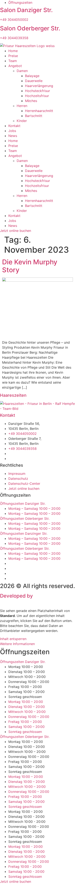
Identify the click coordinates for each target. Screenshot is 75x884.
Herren (22, 106)
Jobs (12, 131)
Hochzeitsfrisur (37, 96)
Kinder (22, 121)
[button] (37, 503)
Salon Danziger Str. (26, 10)
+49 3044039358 (14, 38)
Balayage (32, 76)
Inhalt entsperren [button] (13, 639)
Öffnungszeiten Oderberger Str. (24, 518)
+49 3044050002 (14, 19)
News (12, 136)
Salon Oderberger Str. (30, 28)
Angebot (15, 66)
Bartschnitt (33, 116)
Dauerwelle (33, 81)
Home (13, 51)
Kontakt (14, 126)
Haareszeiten (13, 395)
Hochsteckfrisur (37, 91)
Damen (22, 71)
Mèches (31, 101)
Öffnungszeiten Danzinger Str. (23, 533)
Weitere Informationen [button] (17, 644)
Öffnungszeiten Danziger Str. (22, 503)
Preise (13, 56)
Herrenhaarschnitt (39, 111)
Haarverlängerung (39, 86)
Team (12, 61)
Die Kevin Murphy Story (29, 266)
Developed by (24, 599)
